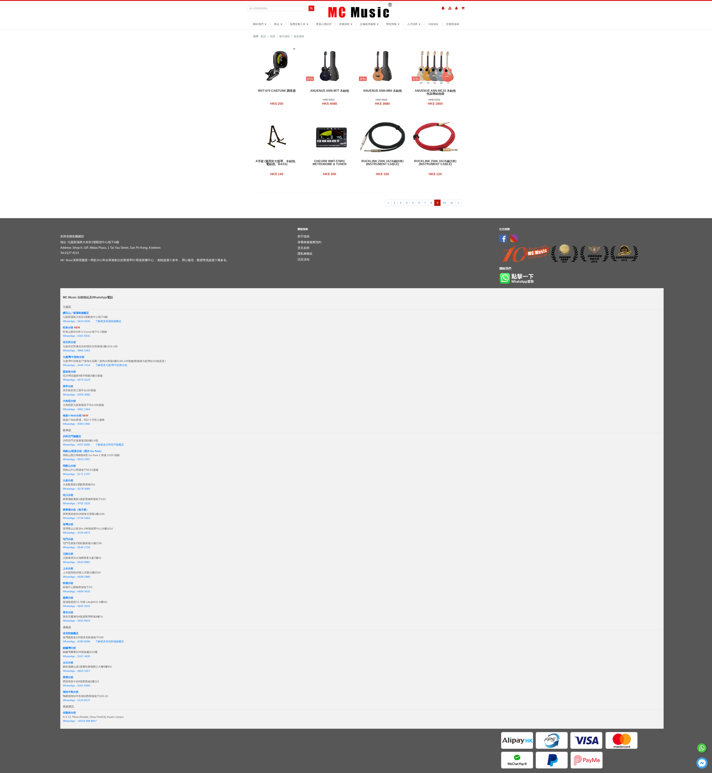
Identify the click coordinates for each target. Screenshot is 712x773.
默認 (263, 36)
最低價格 (299, 36)
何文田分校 (69, 342)
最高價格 (284, 36)
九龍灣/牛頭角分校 (73, 356)
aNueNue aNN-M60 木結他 (382, 90)
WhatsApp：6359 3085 (76, 394)
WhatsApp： (70, 720)
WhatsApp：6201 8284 (76, 685)
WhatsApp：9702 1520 (76, 503)
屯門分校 (68, 539)
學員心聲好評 (324, 24)
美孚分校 (68, 386)
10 (444, 202)
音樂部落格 (452, 24)
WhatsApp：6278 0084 (76, 488)
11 (451, 202)
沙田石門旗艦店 (72, 436)
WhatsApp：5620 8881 (76, 562)
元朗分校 (68, 553)
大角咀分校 (69, 400)
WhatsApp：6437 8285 (76, 444)
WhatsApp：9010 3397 (76, 459)
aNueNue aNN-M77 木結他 (329, 90)
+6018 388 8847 (87, 720)
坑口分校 (68, 495)
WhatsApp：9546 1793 (76, 547)
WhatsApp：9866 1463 (76, 350)
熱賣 (272, 36)
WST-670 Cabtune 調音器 (277, 90)
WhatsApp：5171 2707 (76, 474)
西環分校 (68, 677)
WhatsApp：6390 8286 (76, 641)
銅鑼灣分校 (69, 647)
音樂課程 (344, 24)
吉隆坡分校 (69, 712)
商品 (277, 24)
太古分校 (68, 662)
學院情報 (391, 24)
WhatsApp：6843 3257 (76, 670)
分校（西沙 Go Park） (90, 451)
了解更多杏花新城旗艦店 (109, 641)
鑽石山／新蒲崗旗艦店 (76, 312)
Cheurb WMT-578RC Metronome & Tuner (330, 163)
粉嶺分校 (68, 583)
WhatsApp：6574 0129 (76, 379)
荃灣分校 (68, 524)
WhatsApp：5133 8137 (76, 700)
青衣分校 (68, 612)
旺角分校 (68, 327)
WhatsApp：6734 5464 (76, 518)
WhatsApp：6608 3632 (76, 591)
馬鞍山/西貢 (70, 451)
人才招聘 (412, 24)
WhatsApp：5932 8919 (76, 620)
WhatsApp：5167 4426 (76, 656)
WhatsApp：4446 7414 (76, 365)
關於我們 (258, 24)
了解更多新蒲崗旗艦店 (108, 321)
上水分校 (68, 568)
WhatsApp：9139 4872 (76, 532)
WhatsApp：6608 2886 (76, 576)
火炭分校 (68, 480)
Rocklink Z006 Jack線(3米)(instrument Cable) (435, 163)
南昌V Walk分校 (72, 415)
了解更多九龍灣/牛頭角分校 (111, 365)
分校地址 (433, 24)
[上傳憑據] (449, 8)
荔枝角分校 (69, 371)
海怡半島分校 (70, 691)
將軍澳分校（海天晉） (76, 509)
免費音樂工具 (298, 24)
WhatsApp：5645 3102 (76, 606)
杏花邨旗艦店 (70, 633)
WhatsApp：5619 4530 (76, 321)
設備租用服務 (368, 24)
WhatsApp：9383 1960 (76, 423)
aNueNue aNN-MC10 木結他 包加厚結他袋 (435, 92)
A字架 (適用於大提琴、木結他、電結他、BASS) (277, 163)
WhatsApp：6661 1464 (76, 409)
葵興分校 (68, 597)
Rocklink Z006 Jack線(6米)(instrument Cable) (382, 163)
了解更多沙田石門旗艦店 (109, 444)
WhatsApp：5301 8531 (76, 335)
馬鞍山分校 (69, 465)
